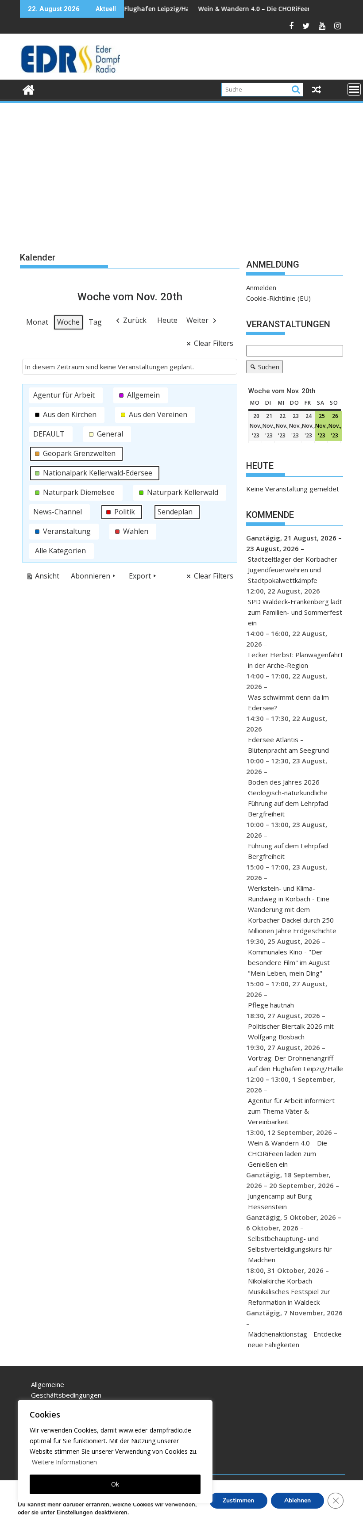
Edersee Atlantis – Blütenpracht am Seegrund (288, 745)
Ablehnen (297, 1500)
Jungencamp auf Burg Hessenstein (280, 1201)
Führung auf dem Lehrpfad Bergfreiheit (288, 851)
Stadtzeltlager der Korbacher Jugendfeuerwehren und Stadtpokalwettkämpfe (292, 570)
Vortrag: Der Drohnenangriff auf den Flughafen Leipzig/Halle (295, 1063)
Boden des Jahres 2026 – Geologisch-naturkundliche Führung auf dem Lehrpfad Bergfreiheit (288, 798)
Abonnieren (90, 576)
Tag (95, 322)
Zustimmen (238, 1500)
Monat (37, 322)
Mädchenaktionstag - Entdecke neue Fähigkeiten (295, 1339)
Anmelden (261, 287)
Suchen (262, 367)
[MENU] (354, 89)
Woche (68, 322)
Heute (167, 320)
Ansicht (44, 577)
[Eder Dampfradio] (28, 88)
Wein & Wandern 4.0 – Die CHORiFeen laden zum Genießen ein (262, 8)
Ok (115, 1484)
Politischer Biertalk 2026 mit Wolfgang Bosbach (291, 1031)
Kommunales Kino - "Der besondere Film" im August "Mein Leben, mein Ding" (289, 962)
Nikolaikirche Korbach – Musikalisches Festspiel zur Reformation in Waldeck (289, 1291)
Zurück (135, 320)
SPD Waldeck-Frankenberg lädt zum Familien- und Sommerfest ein (295, 612)
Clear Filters (213, 343)
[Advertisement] (181, 171)
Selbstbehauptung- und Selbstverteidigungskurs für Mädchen (290, 1249)
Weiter (197, 320)
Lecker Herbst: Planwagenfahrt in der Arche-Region (295, 660)
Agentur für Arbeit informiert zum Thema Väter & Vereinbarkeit (291, 1111)
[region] (115, 1451)
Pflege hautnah (271, 1004)
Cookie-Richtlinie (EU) (278, 298)
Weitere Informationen (64, 1462)
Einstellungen (75, 1513)
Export (140, 576)
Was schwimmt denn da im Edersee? (288, 702)
